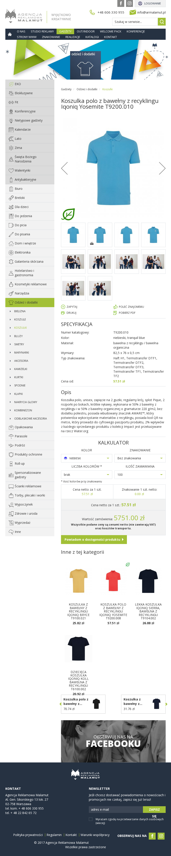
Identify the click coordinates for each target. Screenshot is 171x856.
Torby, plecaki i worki (30, 495)
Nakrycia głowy (25, 402)
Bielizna (20, 311)
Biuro (18, 188)
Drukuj (71, 313)
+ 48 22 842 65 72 (23, 813)
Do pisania (22, 234)
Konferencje (136, 31)
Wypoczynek (24, 504)
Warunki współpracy (95, 834)
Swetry (19, 344)
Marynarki (21, 352)
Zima (18, 148)
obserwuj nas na (113, 741)
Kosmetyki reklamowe (31, 284)
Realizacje (72, 37)
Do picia (20, 225)
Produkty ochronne (28, 454)
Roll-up (20, 463)
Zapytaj (72, 307)
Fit (16, 102)
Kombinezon (23, 410)
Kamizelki (20, 369)
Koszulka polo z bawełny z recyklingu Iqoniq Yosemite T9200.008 (113, 611)
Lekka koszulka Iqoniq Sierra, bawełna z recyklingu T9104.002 (148, 611)
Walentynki (22, 170)
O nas (21, 31)
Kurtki (18, 377)
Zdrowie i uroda (26, 513)
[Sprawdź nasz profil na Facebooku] (120, 3)
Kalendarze (23, 129)
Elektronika (23, 252)
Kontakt (110, 37)
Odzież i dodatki (26, 302)
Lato (18, 138)
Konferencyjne (25, 111)
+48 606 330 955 (111, 12)
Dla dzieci (21, 207)
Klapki (18, 394)
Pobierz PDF (127, 313)
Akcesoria (21, 361)
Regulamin (54, 834)
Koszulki (20, 328)
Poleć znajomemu (131, 307)
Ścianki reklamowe (28, 486)
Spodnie (19, 385)
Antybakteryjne (25, 179)
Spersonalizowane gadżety (28, 474)
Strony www (27, 37)
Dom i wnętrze (25, 243)
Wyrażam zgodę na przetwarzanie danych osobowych (130, 821)
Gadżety (65, 31)
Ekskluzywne (24, 93)
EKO (18, 84)
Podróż (20, 445)
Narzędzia (22, 293)
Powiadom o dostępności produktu (92, 539)
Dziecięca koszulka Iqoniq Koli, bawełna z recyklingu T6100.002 (78, 680)
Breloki (20, 198)
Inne (18, 532)
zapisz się (154, 810)
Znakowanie (51, 37)
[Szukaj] (162, 22)
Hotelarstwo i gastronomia (24, 272)
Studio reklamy (42, 31)
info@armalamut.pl (151, 12)
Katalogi (92, 37)
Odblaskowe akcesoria (30, 418)
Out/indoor (86, 31)
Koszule (20, 319)
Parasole (21, 436)
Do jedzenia (23, 216)
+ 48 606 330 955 (31, 808)
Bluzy (18, 336)
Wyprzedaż (23, 522)
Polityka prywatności (28, 834)
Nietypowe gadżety (29, 120)
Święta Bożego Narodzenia (26, 159)
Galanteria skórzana (29, 261)
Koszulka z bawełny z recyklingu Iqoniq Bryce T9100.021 (78, 611)
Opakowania (24, 427)
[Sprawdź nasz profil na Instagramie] (129, 3)
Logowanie (152, 3)
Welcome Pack (110, 31)
